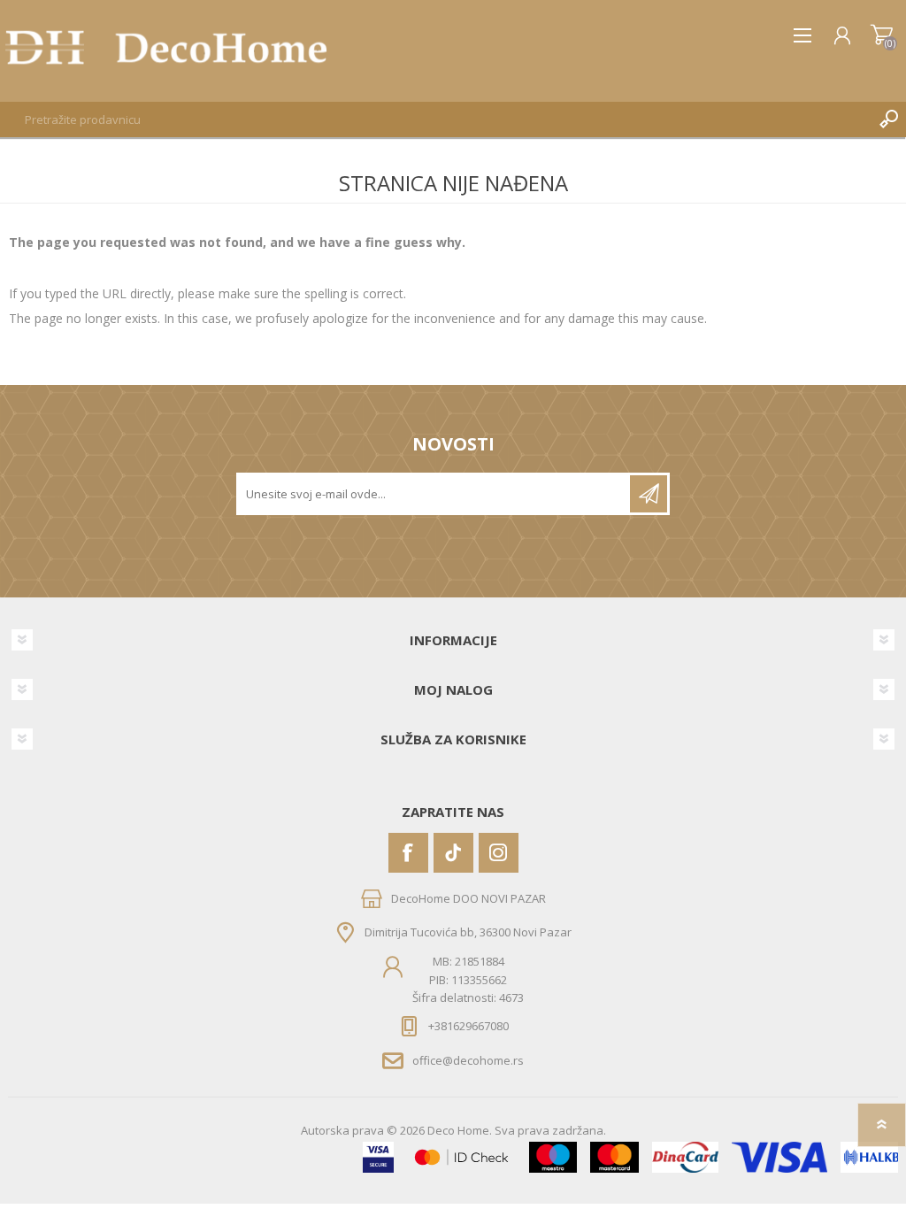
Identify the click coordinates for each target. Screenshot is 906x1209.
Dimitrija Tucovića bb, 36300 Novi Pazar (468, 932)
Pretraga (888, 119)
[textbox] (435, 119)
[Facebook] (408, 853)
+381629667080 (468, 1026)
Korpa (882, 35)
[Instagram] (498, 853)
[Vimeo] (453, 853)
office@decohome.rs (468, 1060)
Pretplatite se (648, 493)
